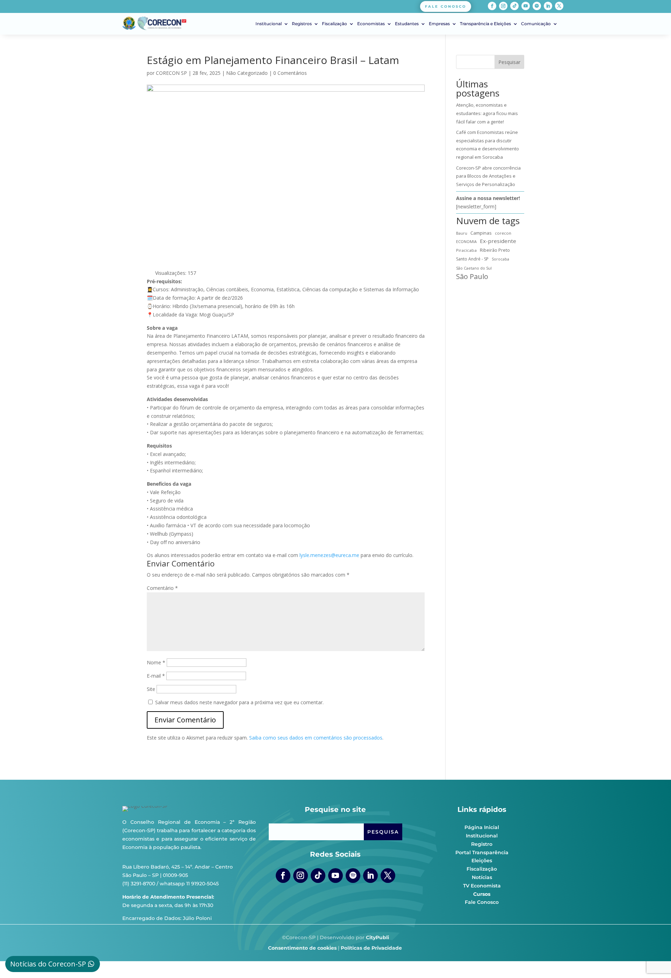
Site (151, 689)
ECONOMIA (466, 241)
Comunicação (536, 23)
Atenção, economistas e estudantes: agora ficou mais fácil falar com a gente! (487, 113)
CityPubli (377, 937)
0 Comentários (290, 73)
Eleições (481, 860)
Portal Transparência (481, 852)
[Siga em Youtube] (525, 6)
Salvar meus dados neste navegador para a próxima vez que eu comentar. (239, 702)
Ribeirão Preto (495, 250)
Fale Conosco (482, 902)
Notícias (482, 877)
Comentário (162, 588)
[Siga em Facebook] (492, 6)
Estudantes (407, 23)
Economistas (371, 23)
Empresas (439, 23)
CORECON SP (171, 73)
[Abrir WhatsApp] (653, 960)
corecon (503, 233)
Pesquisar (509, 62)
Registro (481, 844)
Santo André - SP (472, 259)
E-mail (156, 675)
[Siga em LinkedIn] (548, 6)
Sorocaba (500, 259)
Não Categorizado (247, 73)
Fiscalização (334, 23)
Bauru (461, 233)
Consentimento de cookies (302, 948)
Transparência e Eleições (485, 23)
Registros (302, 23)
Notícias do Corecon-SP (48, 964)
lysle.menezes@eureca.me (329, 555)
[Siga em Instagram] (503, 6)
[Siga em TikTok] (514, 6)
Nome (156, 662)
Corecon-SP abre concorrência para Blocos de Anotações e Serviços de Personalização (488, 176)
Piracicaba (466, 250)
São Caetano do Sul (474, 268)
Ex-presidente (498, 240)
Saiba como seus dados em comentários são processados (315, 737)
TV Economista (482, 886)
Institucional (268, 23)
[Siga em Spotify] (537, 6)
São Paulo (472, 276)
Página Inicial (481, 827)
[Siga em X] (559, 6)
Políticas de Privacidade (371, 948)
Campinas (481, 233)
